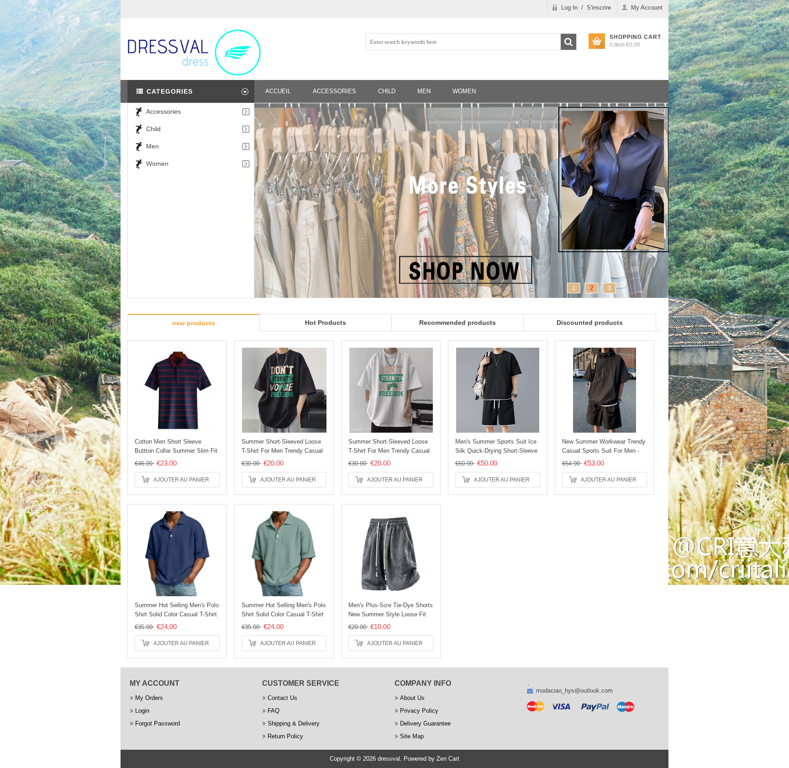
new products (193, 323)
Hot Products (325, 322)
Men (152, 146)
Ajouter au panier (181, 480)
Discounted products (590, 322)
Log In (569, 7)
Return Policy (285, 736)
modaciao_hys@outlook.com (574, 690)
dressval (389, 758)
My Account (647, 7)
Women (157, 163)
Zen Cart (448, 758)
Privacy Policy (419, 710)
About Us (412, 697)
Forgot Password (157, 723)
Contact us (282, 697)
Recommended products (457, 322)
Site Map (412, 736)
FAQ (273, 710)
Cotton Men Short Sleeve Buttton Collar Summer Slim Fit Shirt (176, 450)
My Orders (149, 697)
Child (153, 128)
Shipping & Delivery (294, 723)
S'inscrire (599, 7)
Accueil (278, 91)
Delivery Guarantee (425, 723)
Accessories (163, 111)
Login (142, 710)
